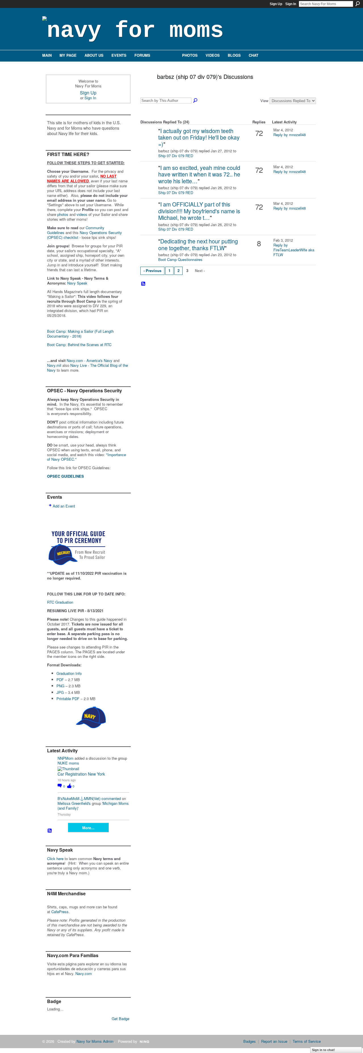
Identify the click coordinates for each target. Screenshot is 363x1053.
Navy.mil (54, 365)
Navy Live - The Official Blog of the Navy (87, 368)
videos (82, 214)
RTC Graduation (60, 602)
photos (62, 214)
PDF (60, 679)
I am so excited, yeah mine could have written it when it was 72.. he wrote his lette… (199, 174)
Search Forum (195, 100)
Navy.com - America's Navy (89, 360)
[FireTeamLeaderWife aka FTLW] (148, 250)
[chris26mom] (148, 139)
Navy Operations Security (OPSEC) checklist (84, 235)
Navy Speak (77, 283)
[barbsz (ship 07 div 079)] (145, 88)
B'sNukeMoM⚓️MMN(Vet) (79, 798)
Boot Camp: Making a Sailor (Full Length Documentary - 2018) (80, 333)
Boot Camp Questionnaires (180, 259)
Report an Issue (274, 1041)
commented (111, 798)
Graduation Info (69, 673)
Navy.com (83, 973)
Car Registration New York (81, 774)
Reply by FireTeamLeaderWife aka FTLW (293, 249)
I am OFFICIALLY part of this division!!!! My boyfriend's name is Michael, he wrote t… (199, 211)
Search (357, 3)
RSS (49, 830)
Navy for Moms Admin (95, 1041)
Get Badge (120, 1018)
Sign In (290, 4)
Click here (55, 858)
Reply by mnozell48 (289, 134)
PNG (60, 685)
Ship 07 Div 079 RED (175, 155)
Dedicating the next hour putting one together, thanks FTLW (198, 244)
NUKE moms (68, 763)
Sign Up (276, 4)
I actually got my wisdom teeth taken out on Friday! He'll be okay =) (199, 137)
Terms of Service (307, 1041)
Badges (249, 1041)
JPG (60, 692)
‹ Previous (152, 270)
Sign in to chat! (323, 1050)
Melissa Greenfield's (74, 803)
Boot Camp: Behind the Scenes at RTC (79, 344)
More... (88, 827)
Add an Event (64, 506)
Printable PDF (67, 698)
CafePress (60, 911)
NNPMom (65, 758)
